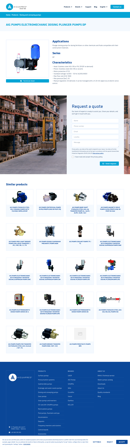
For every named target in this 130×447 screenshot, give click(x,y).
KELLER (70, 405)
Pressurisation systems (46, 380)
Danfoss (71, 401)
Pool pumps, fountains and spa (48, 413)
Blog (95, 7)
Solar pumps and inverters (47, 401)
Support (88, 7)
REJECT (110, 442)
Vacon (70, 396)
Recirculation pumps (45, 409)
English (102, 7)
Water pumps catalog (105, 380)
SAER (70, 376)
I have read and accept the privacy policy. (89, 157)
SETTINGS (97, 442)
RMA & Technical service (106, 376)
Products (67, 7)
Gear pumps (42, 396)
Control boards (43, 430)
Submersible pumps (45, 384)
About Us (101, 388)
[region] (65, 441)
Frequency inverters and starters (49, 425)
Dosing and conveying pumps (30, 15)
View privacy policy (98, 153)
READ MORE (26, 444)
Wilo (69, 388)
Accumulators (43, 417)
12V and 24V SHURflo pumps (48, 405)
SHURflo (71, 384)
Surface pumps (43, 376)
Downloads (101, 384)
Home (8, 15)
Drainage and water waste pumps (50, 388)
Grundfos (71, 392)
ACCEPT (122, 442)
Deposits (41, 421)
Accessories (42, 434)
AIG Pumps (71, 380)
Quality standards (104, 392)
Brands (77, 7)
